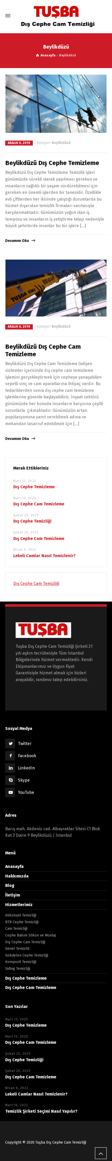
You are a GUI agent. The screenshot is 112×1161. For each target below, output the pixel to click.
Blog (9, 885)
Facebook (27, 755)
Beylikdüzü (61, 143)
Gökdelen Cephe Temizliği (26, 955)
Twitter (25, 743)
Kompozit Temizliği (20, 962)
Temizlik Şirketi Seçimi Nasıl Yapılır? (41, 1111)
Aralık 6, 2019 (19, 143)
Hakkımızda (17, 876)
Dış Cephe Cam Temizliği (36, 583)
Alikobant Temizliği (20, 915)
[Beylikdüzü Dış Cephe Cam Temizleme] (56, 288)
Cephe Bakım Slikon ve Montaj (30, 935)
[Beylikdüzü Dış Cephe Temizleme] (56, 104)
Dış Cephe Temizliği (32, 521)
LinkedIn (26, 768)
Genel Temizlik (17, 948)
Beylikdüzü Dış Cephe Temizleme (52, 163)
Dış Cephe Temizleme (34, 486)
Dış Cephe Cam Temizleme (38, 504)
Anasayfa (14, 866)
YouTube (26, 792)
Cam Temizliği (16, 928)
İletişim (12, 895)
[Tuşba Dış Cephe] (56, 16)
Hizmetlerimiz (19, 904)
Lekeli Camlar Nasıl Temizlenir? (44, 555)
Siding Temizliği (17, 968)
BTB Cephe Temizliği (22, 922)
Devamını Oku (17, 241)
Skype (24, 780)
